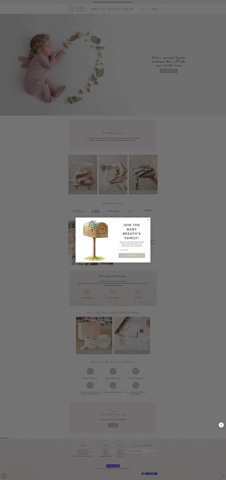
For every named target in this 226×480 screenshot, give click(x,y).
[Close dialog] (148, 219)
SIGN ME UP (132, 255)
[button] (221, 424)
